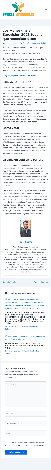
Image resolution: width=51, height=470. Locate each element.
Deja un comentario (10, 43)
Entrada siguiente (42, 282)
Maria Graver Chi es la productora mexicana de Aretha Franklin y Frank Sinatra (24, 345)
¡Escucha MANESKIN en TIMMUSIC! (21, 76)
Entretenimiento (26, 326)
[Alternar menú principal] (46, 9)
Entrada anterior (8, 282)
